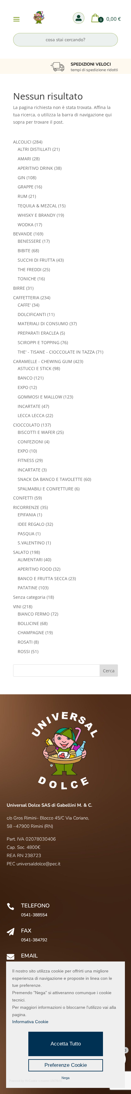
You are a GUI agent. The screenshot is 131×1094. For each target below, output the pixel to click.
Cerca (109, 671)
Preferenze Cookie (65, 1065)
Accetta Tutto (66, 1044)
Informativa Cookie (30, 1021)
